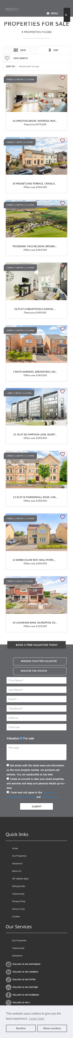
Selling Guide (18, 886)
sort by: (11, 66)
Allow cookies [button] (52, 1028)
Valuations (17, 863)
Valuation (13, 738)
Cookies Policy (49, 797)
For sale (28, 738)
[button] (67, 15)
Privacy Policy (28, 797)
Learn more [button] (36, 1018)
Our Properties (19, 855)
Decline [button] (21, 1028)
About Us (16, 870)
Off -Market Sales (20, 878)
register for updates (34, 671)
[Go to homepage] (12, 9)
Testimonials (18, 893)
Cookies (16, 916)
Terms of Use (18, 909)
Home (15, 848)
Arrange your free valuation (39, 661)
